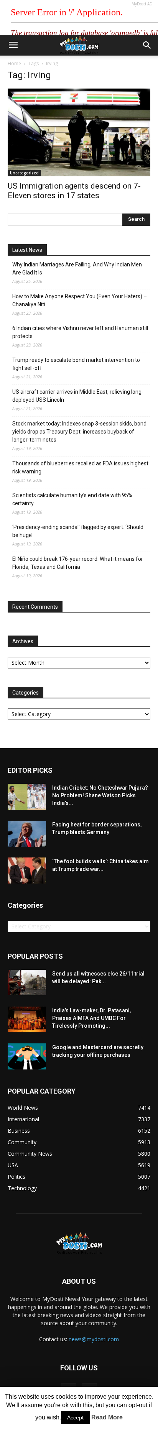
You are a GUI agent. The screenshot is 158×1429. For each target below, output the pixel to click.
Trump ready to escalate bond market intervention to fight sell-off (76, 364)
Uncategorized (24, 173)
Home (14, 63)
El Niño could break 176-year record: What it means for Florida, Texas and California (77, 563)
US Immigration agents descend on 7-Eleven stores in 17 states (74, 190)
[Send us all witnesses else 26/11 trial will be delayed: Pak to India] (27, 982)
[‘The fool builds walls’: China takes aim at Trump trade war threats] (27, 870)
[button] (147, 45)
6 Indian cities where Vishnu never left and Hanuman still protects (80, 332)
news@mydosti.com (94, 1339)
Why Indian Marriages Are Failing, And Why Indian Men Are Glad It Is (77, 268)
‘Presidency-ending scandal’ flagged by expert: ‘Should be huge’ (77, 531)
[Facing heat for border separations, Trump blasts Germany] (27, 834)
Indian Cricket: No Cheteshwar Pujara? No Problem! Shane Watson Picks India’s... (100, 795)
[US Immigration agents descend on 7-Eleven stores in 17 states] (79, 132)
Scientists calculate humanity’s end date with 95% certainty (72, 499)
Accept (75, 1417)
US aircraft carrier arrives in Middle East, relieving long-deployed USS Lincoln (77, 396)
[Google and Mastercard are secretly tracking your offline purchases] (27, 1056)
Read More (107, 1417)
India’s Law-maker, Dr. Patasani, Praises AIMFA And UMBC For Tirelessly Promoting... (91, 1018)
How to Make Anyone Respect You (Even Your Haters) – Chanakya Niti (79, 300)
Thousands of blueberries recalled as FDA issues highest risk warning (80, 467)
